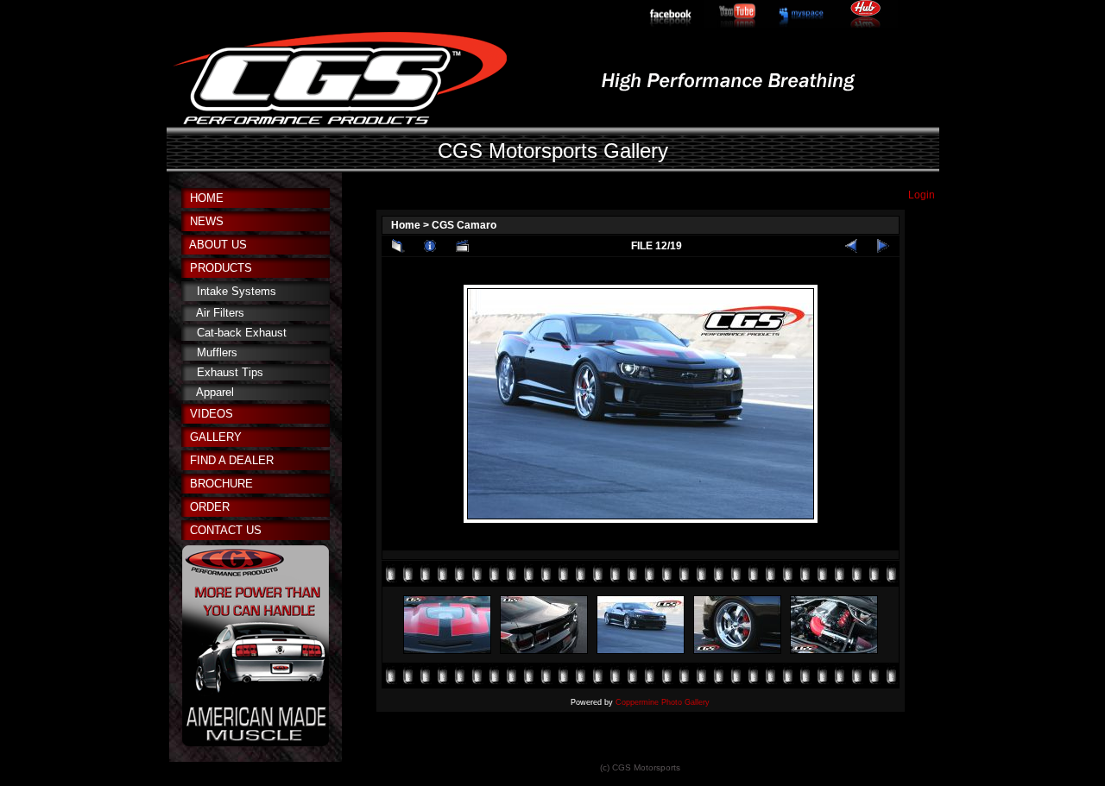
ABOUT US (218, 244)
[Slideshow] (461, 245)
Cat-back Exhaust (242, 332)
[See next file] (883, 245)
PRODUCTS (221, 267)
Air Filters (220, 312)
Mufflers (217, 352)
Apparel (215, 392)
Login (921, 195)
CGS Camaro (464, 225)
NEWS (207, 221)
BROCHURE (221, 483)
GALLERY (216, 437)
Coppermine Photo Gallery (663, 702)
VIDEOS (211, 413)
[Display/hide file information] (429, 245)
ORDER (210, 506)
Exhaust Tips (230, 372)
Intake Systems (236, 291)
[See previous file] (851, 245)
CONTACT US (226, 530)
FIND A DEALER (232, 460)
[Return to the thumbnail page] (398, 245)
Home (405, 225)
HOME (207, 198)
